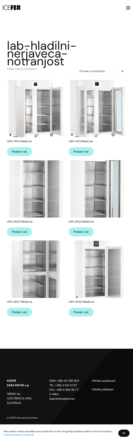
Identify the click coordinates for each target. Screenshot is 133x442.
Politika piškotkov (103, 389)
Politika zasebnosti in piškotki (18, 434)
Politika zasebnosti (104, 381)
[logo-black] (12, 7)
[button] (128, 8)
